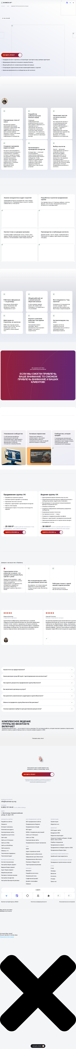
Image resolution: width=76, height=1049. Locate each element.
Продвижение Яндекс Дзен (58, 850)
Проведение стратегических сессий (61, 859)
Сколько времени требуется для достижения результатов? (22, 709)
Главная (3, 6)
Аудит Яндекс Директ (7, 870)
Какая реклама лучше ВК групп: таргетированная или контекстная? (25, 676)
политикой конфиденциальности (38, 782)
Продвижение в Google (32, 827)
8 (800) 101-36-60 (7, 807)
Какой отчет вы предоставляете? (14, 669)
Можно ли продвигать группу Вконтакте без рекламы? (20, 702)
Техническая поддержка (8, 853)
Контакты (53, 876)
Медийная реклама (6, 872)
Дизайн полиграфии (31, 881)
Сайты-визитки (5, 848)
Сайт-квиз (4, 837)
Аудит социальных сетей (33, 851)
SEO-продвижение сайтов (33, 819)
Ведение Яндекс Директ (8, 867)
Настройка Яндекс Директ (8, 864)
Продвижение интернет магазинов (36, 842)
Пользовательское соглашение (67, 901)
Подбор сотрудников (57, 842)
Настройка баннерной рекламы (10, 880)
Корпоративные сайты (7, 832)
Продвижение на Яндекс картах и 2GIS (62, 847)
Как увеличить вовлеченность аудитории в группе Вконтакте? (23, 696)
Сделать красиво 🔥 (12, 532)
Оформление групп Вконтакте (34, 856)
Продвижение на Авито (57, 845)
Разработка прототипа (7, 835)
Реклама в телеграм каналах (9, 875)
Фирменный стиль (31, 876)
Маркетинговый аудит (57, 835)
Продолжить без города (7, 937)
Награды (53, 871)
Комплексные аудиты (7, 829)
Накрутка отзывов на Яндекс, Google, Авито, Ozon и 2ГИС (61, 838)
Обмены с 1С (4, 850)
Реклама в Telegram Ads (32, 862)
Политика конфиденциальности (39, 901)
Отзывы (53, 878)
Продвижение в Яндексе (33, 824)
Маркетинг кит (55, 824)
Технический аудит (6, 856)
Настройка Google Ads (7, 878)
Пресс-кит (54, 881)
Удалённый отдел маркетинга (60, 853)
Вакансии (53, 873)
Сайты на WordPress (7, 845)
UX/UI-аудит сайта (56, 830)
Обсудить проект (9, 55)
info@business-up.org (8, 801)
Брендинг (28, 868)
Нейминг (28, 884)
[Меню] (73, 2)
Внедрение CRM (55, 833)
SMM (8, 6)
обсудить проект (38, 1046)
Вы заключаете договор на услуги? (14, 689)
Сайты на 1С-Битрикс (7, 840)
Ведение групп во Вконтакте (34, 854)
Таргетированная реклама (33, 864)
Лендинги (4, 824)
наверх (38, 890)
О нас (52, 865)
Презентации (54, 819)
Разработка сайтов (7, 819)
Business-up (7, 2)
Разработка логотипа (32, 873)
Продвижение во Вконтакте (34, 859)
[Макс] (66, 2)
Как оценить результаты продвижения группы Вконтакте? (22, 683)
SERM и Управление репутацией (35, 832)
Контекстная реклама (7, 859)
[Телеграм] (70, 2)
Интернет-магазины (7, 827)
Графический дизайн (32, 878)
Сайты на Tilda (5, 842)
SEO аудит (29, 829)
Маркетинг (54, 827)
